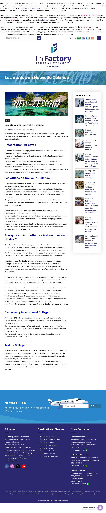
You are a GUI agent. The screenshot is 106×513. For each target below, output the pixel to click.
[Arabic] (79, 38)
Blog (7, 120)
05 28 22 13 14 (76, 481)
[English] (83, 38)
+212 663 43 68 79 (78, 466)
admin (10, 130)
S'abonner (95, 406)
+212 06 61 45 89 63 (79, 484)
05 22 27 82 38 (76, 447)
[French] (88, 38)
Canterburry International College (26, 312)
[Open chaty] (100, 507)
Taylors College (15, 345)
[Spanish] (92, 38)
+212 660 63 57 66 (78, 450)
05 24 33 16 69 (76, 463)
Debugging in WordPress (30, 8)
